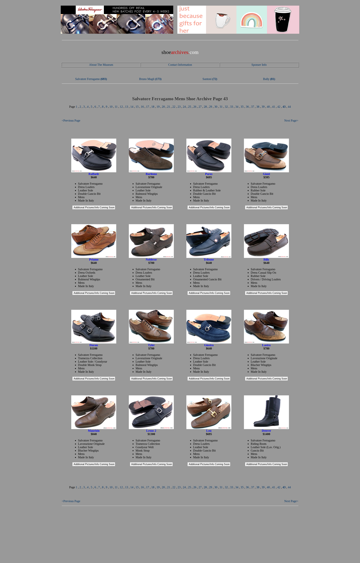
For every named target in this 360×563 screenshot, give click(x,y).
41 (273, 106)
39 (263, 106)
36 (247, 106)
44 (289, 106)
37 (252, 106)
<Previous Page (71, 120)
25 (189, 106)
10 (111, 106)
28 (205, 106)
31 (221, 106)
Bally (266, 79)
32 (226, 106)
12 (121, 106)
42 (278, 106)
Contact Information (180, 64)
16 (142, 106)
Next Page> (291, 120)
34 (236, 106)
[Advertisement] (180, 534)
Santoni (207, 79)
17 (147, 106)
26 (194, 106)
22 (173, 106)
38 (257, 106)
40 (268, 106)
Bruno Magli (146, 79)
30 (215, 106)
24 (184, 106)
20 (163, 106)
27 (200, 106)
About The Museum (101, 64)
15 (137, 106)
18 (152, 106)
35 (242, 106)
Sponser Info (259, 64)
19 (158, 106)
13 (126, 106)
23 (179, 106)
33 (231, 106)
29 (210, 106)
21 (168, 106)
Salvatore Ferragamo (87, 79)
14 (131, 106)
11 (116, 106)
